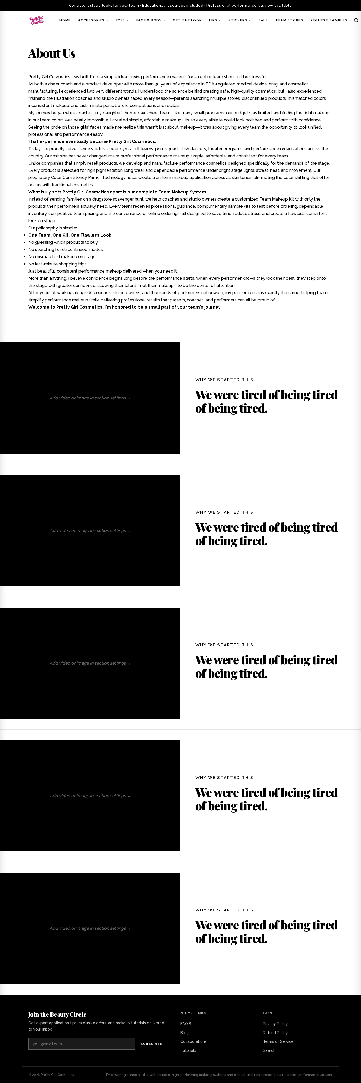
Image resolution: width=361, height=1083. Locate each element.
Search (269, 1050)
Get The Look (187, 20)
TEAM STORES (289, 20)
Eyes (120, 20)
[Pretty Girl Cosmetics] (36, 20)
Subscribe (151, 1044)
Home (65, 20)
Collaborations (194, 1041)
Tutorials (188, 1050)
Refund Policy (275, 1033)
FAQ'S (186, 1024)
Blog (185, 1033)
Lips (213, 20)
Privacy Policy (275, 1024)
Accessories (91, 20)
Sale (263, 20)
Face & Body (149, 20)
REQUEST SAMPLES (329, 20)
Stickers (237, 20)
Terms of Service (278, 1041)
